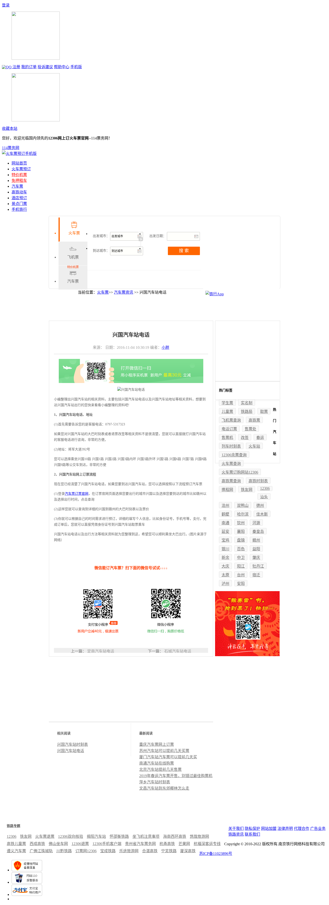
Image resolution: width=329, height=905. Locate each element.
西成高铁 (37, 844)
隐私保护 (252, 828)
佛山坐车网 (58, 844)
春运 (260, 438)
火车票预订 (21, 169)
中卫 (241, 557)
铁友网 (246, 490)
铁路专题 (13, 826)
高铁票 (254, 420)
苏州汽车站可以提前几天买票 (164, 751)
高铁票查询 (231, 481)
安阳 (241, 583)
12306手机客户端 (106, 844)
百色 (241, 549)
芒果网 (184, 844)
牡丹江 (258, 566)
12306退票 (80, 844)
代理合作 (301, 828)
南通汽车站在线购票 (156, 763)
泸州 (225, 583)
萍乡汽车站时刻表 (154, 782)
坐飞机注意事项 (145, 836)
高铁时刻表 (258, 481)
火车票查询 (231, 464)
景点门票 (19, 204)
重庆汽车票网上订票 (156, 744)
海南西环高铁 (174, 836)
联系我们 (252, 834)
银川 (225, 549)
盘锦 (241, 540)
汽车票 (17, 186)
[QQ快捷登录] (7, 67)
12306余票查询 (234, 455)
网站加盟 (268, 828)
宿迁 (256, 575)
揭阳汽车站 (96, 836)
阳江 (241, 566)
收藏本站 (9, 128)
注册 (16, 67)
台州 (241, 575)
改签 (245, 438)
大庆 (225, 566)
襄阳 (241, 531)
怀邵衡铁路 (119, 836)
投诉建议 (45, 67)
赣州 (256, 540)
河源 (256, 523)
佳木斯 (262, 514)
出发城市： (101, 236)
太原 (225, 575)
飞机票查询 (231, 420)
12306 (265, 488)
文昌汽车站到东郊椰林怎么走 (164, 788)
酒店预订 (19, 198)
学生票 (227, 403)
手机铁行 (19, 209)
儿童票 (227, 412)
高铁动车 (19, 192)
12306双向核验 (70, 836)
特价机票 (19, 175)
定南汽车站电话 (100, 651)
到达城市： (101, 250)
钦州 (241, 523)
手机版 (76, 67)
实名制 (246, 403)
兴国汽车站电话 (70, 751)
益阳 (256, 549)
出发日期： (157, 236)
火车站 (254, 446)
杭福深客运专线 (207, 844)
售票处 (250, 429)
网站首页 (19, 163)
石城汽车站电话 (177, 651)
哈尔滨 (243, 514)
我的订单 (29, 67)
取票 (264, 412)
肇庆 (256, 557)
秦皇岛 (258, 531)
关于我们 (236, 828)
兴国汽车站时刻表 (72, 744)
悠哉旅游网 (199, 836)
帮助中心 (61, 67)
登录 (6, 5)
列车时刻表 (231, 446)
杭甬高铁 (167, 844)
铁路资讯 (236, 834)
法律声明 (285, 828)
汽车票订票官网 (76, 493)
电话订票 (229, 429)
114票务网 (10, 148)
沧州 (225, 505)
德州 (260, 505)
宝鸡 (225, 540)
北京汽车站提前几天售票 (160, 769)
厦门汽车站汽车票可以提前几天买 (168, 757)
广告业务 (318, 828)
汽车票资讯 (123, 292)
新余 (225, 557)
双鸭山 (243, 505)
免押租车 (19, 180)
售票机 (227, 438)
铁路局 (246, 412)
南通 (225, 523)
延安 (225, 531)
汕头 (264, 497)
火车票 (103, 292)
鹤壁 (225, 514)
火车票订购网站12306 (240, 472)
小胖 (165, 347)
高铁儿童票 (16, 844)
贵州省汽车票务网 (140, 844)
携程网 (227, 490)
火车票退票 (44, 836)
